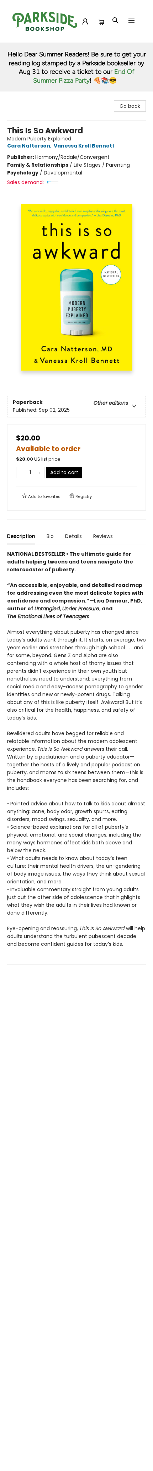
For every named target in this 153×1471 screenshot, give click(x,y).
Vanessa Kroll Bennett (84, 145)
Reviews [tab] (103, 536)
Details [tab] (73, 536)
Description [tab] (21, 536)
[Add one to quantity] (39, 472)
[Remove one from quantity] (20, 472)
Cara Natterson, (30, 145)
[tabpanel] (76, 757)
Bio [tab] (50, 536)
